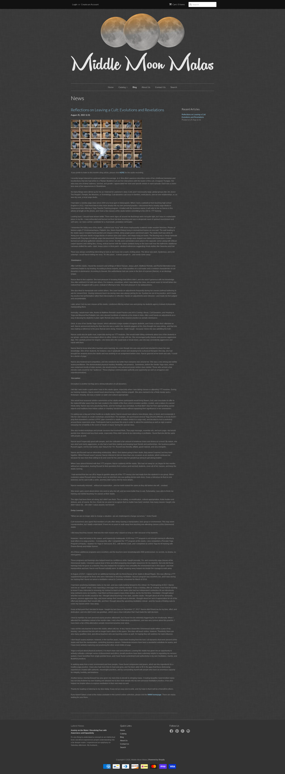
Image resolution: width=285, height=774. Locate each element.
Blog (135, 87)
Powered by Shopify (156, 760)
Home (111, 87)
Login (74, 4)
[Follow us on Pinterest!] (177, 732)
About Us (146, 87)
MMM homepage (154, 695)
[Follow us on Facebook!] (172, 732)
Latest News (77, 725)
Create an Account (90, 4)
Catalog (122, 87)
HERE (122, 173)
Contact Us (160, 87)
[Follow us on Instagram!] (188, 732)
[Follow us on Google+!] (183, 732)
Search (173, 87)
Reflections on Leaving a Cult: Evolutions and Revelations (117, 109)
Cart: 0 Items (178, 4)
